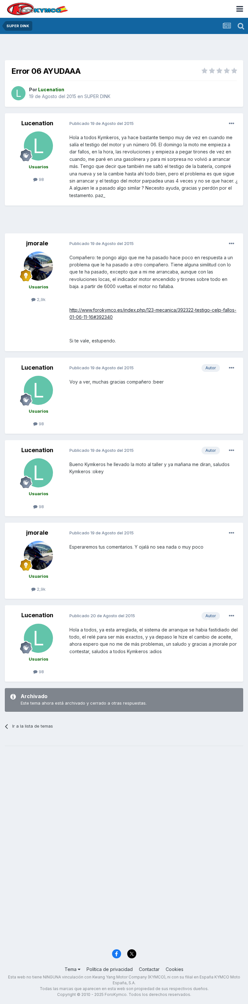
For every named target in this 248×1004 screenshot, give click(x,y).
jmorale (37, 243)
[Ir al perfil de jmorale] (38, 266)
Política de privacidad (110, 969)
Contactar (149, 969)
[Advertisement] (124, 48)
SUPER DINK (97, 96)
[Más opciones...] (231, 124)
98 (40, 179)
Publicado (101, 123)
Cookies (174, 969)
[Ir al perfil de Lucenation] (18, 93)
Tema (71, 969)
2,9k (41, 299)
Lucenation (37, 123)
